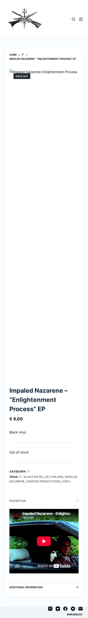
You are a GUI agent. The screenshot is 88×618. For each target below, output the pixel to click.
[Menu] (81, 19)
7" (28, 471)
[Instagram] (50, 609)
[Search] (73, 19)
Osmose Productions (43, 481)
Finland (57, 476)
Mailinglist (75, 614)
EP (47, 476)
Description (17, 500)
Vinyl (66, 481)
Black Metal (34, 476)
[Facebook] (65, 609)
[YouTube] (58, 609)
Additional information (26, 587)
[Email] (80, 609)
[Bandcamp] (73, 609)
